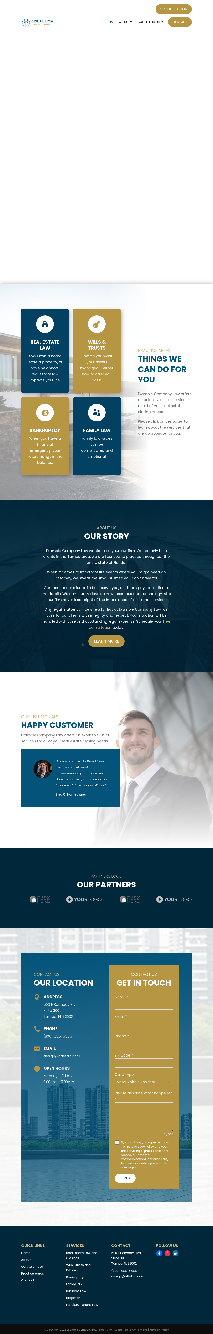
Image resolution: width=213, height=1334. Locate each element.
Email (121, 1016)
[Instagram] (167, 1253)
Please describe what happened (144, 1096)
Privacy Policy (159, 1330)
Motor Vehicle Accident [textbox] (136, 1081)
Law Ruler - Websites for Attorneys (123, 1330)
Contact (180, 22)
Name (121, 997)
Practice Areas (148, 22)
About (124, 22)
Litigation (73, 1298)
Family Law (74, 1284)
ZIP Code (124, 1055)
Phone (122, 1035)
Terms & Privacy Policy (137, 1147)
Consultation (174, 9)
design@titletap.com (61, 1056)
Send (125, 1178)
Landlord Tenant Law (82, 1304)
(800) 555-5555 (57, 1036)
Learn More (106, 641)
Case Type (125, 1074)
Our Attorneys (32, 1266)
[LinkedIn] (175, 1253)
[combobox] (144, 1082)
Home (111, 22)
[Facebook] (159, 1253)
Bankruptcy (74, 1277)
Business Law (76, 1291)
